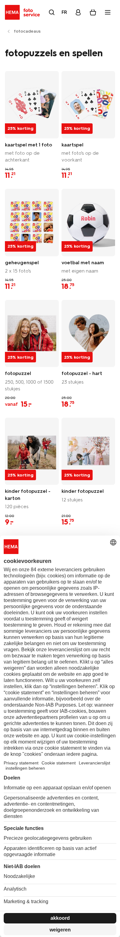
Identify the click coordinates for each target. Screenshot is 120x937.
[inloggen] (78, 12)
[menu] (107, 12)
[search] (52, 12)
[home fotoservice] (23, 12)
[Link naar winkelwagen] (93, 12)
